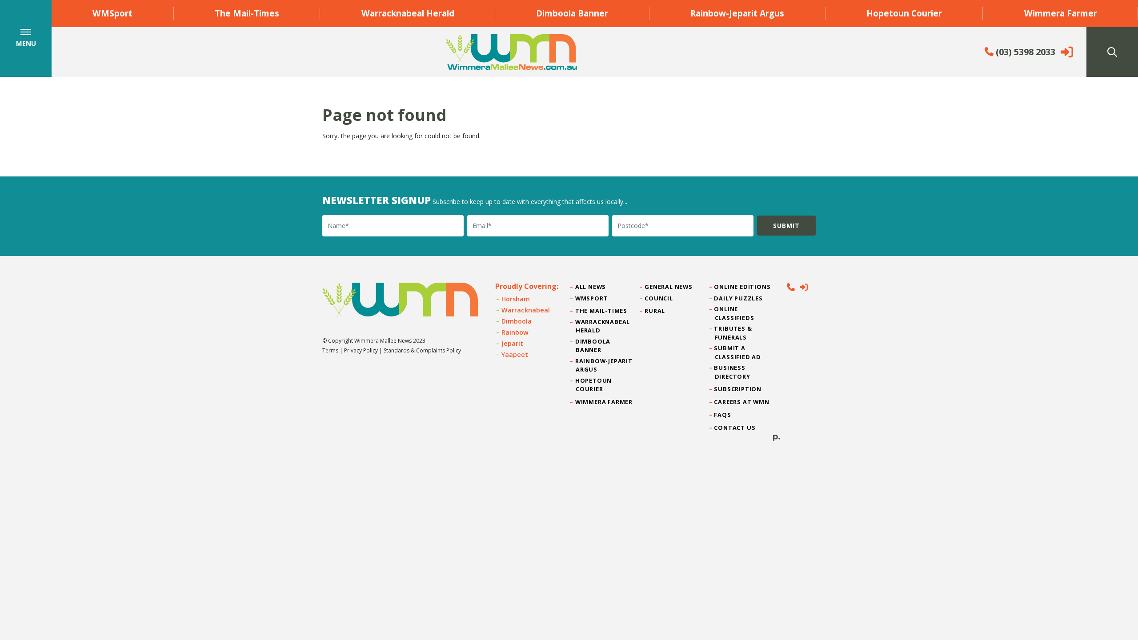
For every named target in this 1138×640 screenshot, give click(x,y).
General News (668, 286)
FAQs (723, 415)
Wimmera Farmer (1060, 13)
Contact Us (735, 428)
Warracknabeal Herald (407, 13)
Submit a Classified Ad (738, 352)
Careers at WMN (742, 402)
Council (659, 298)
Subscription (738, 389)
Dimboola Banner (572, 13)
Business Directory (732, 372)
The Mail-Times (247, 13)
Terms (330, 350)
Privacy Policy (361, 350)
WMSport (112, 13)
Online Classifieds (734, 313)
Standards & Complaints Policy (422, 350)
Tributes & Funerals (733, 332)
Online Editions (743, 286)
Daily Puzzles (739, 298)
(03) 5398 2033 (1024, 52)
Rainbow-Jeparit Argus (737, 13)
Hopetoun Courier (904, 13)
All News (591, 286)
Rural (655, 311)
